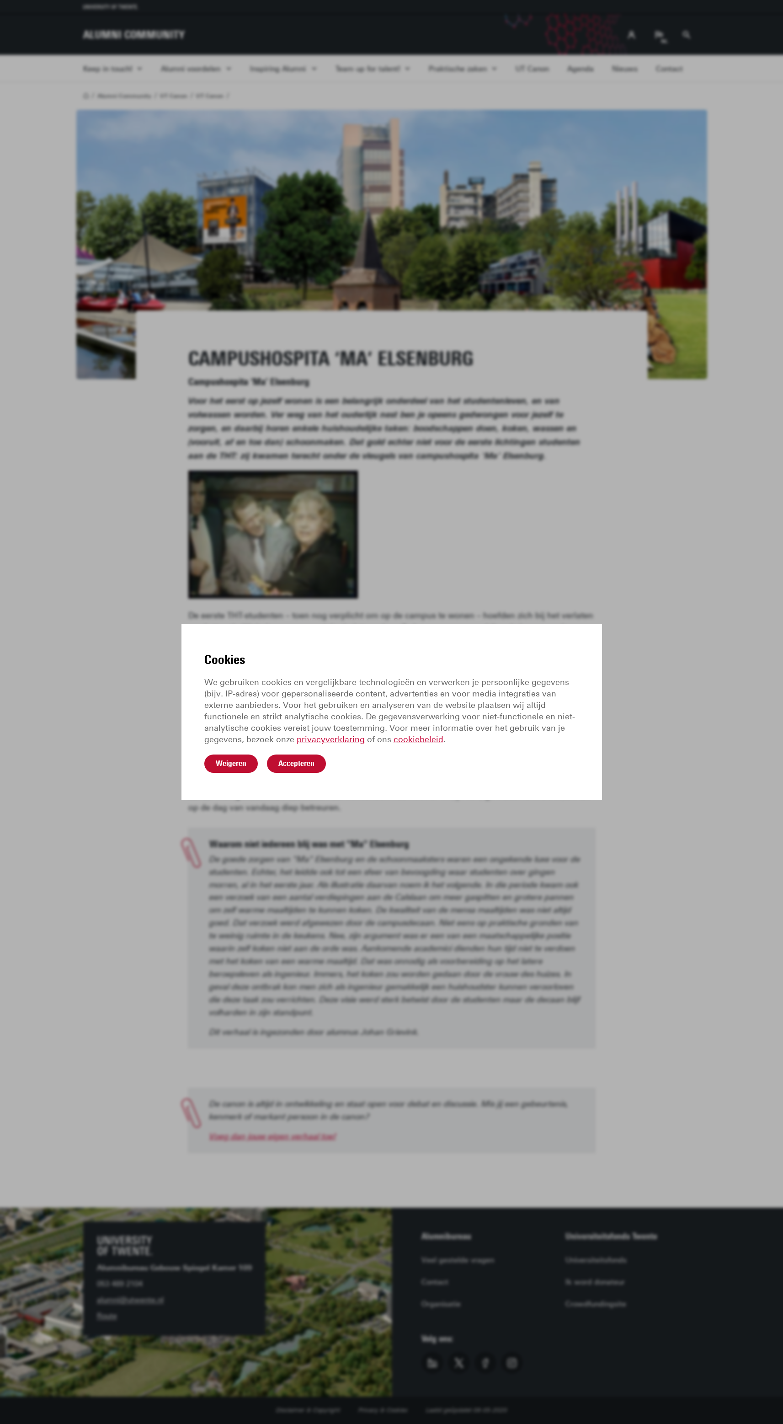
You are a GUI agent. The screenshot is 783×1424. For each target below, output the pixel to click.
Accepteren (296, 763)
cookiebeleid (418, 739)
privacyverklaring (331, 739)
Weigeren (231, 763)
